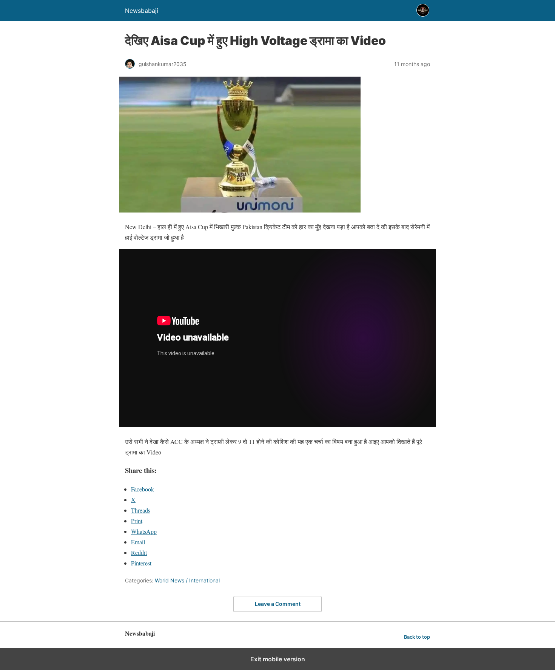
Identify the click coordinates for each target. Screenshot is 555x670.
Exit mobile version (277, 659)
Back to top (417, 637)
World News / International (187, 580)
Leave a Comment (278, 604)
